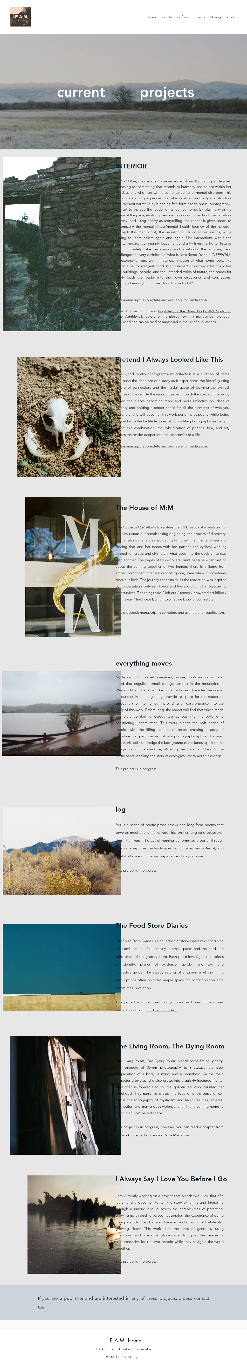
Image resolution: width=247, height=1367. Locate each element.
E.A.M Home (125, 1340)
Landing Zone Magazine (169, 1135)
